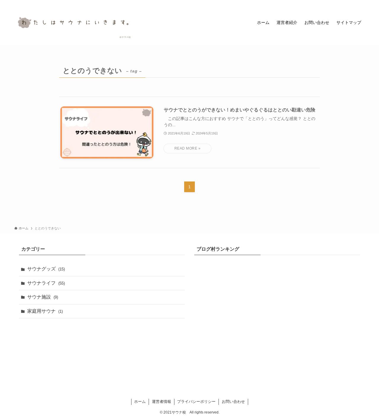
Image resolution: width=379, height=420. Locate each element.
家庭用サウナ (45, 311)
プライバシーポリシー (196, 401)
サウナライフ (46, 283)
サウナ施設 (42, 296)
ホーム (140, 401)
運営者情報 (161, 401)
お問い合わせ (233, 401)
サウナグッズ (46, 268)
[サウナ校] (73, 22)
